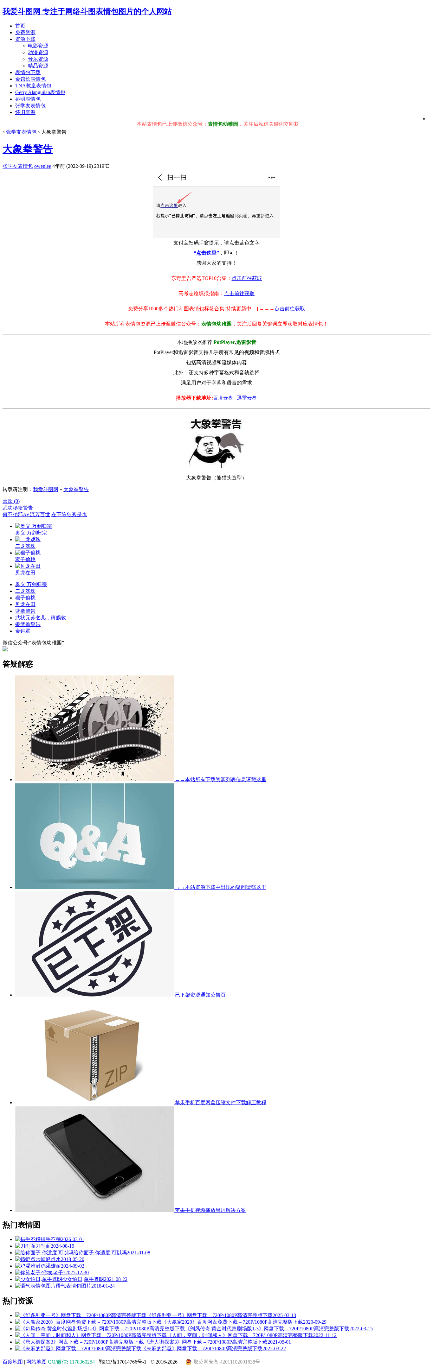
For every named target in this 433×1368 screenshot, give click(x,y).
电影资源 (38, 45)
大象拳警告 (28, 149)
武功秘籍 (13, 507)
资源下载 (25, 39)
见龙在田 (25, 604)
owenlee (42, 166)
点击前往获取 (247, 278)
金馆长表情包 (30, 79)
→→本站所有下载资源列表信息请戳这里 (220, 779)
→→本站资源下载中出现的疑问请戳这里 (220, 887)
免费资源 (25, 32)
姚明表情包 (28, 99)
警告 (28, 507)
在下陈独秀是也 (69, 514)
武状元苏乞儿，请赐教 (40, 617)
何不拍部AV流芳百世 (26, 514)
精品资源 (38, 65)
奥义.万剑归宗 (31, 584)
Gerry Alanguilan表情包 (40, 92)
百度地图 (13, 1362)
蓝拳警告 (25, 611)
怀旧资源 (25, 112)
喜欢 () (11, 501)
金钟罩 (22, 631)
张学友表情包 (30, 105)
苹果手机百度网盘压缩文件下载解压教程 (220, 1102)
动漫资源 (38, 52)
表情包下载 (28, 72)
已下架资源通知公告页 (200, 995)
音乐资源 (38, 59)
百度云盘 (223, 398)
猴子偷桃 (25, 597)
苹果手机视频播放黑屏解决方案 (210, 1210)
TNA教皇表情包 (33, 85)
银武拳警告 (28, 624)
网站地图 (36, 1362)
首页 (20, 25)
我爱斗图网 (45, 489)
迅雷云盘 (247, 398)
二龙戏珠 (25, 591)
